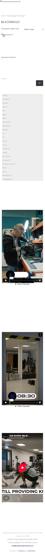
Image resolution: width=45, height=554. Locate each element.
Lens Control (6, 122)
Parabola (22, 551)
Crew (4, 172)
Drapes (4, 153)
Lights (4, 114)
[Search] (39, 83)
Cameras (5, 103)
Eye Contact (6, 156)
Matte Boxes (6, 126)
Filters (4, 118)
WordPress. (31, 551)
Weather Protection (9, 164)
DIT (3, 133)
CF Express (6, 99)
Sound (4, 145)
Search (4, 79)
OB (3, 137)
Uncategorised (7, 179)
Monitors (5, 130)
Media (4, 168)
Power (4, 141)
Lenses (4, 107)
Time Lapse (6, 160)
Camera (5, 95)
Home (3, 16)
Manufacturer (7, 175)
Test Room (6, 149)
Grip (3, 111)
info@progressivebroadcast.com (22, 546)
